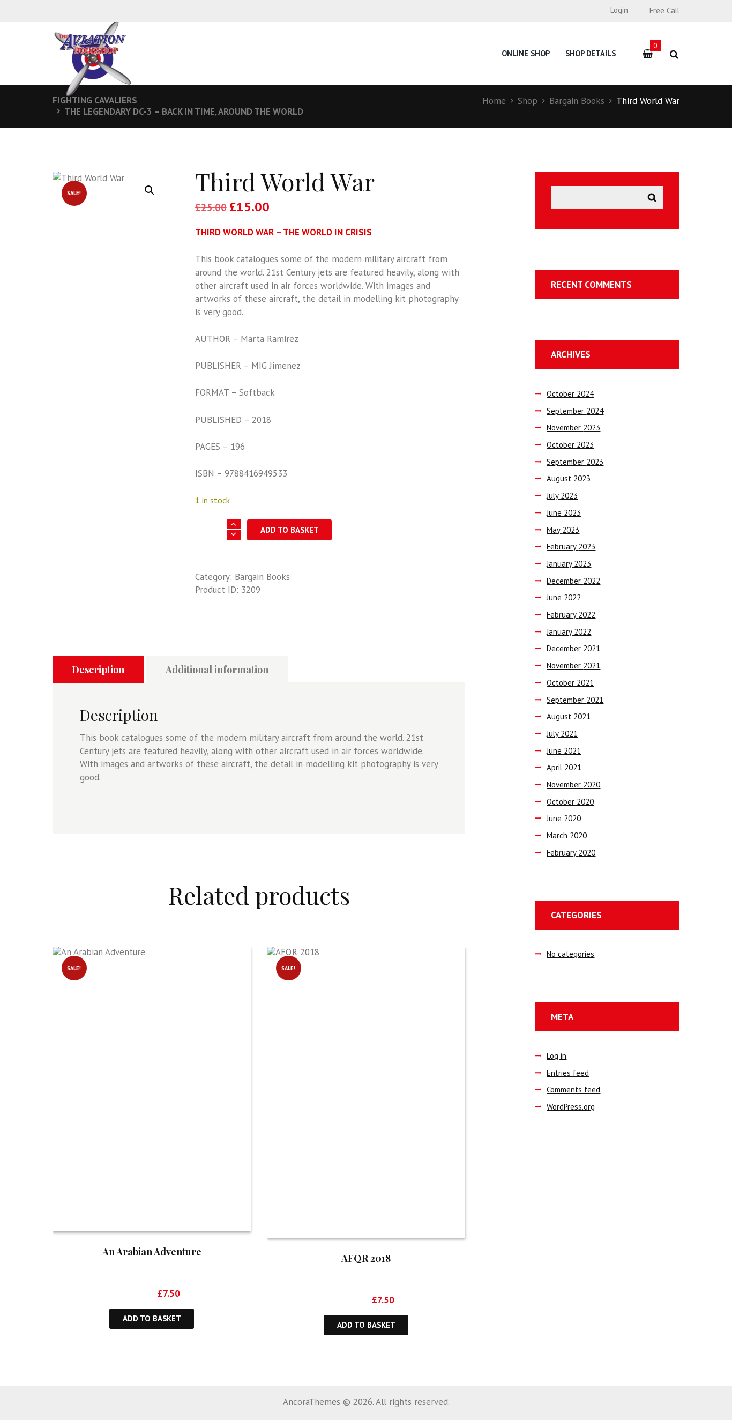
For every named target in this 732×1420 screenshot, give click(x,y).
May (563, 530)
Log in (556, 1056)
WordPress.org (571, 1107)
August (569, 478)
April (564, 767)
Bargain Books (576, 101)
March (567, 835)
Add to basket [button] (152, 1318)
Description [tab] (98, 669)
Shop (527, 101)
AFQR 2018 (366, 1258)
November (573, 427)
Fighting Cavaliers (95, 100)
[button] (149, 190)
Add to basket (289, 530)
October (570, 394)
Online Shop (526, 53)
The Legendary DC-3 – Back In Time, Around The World (183, 111)
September (575, 411)
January (569, 564)
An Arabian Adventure (151, 1251)
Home (494, 101)
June (564, 513)
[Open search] (673, 54)
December (573, 581)
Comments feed (573, 1089)
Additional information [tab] (217, 669)
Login (619, 10)
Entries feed (568, 1073)
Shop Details (590, 53)
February (571, 546)
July (562, 495)
